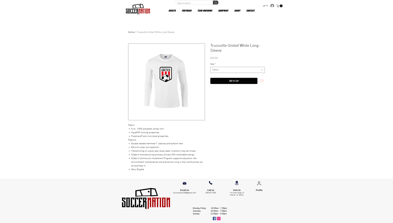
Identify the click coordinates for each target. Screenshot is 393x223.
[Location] (237, 182)
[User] (259, 183)
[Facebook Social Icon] (214, 218)
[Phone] (211, 183)
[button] (279, 5)
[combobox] (237, 70)
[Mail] (185, 183)
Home (131, 32)
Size (213, 64)
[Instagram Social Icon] (218, 218)
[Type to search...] (215, 2)
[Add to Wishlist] (262, 81)
